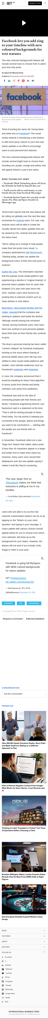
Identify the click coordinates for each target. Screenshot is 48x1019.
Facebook (24, 133)
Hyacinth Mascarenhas (13, 73)
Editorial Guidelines (35, 619)
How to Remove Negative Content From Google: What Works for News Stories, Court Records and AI (23, 788)
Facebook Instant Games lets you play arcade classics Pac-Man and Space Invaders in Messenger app (23, 200)
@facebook (12, 482)
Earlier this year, (10, 272)
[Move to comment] (33, 80)
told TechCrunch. (34, 252)
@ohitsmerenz (18, 578)
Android (20, 220)
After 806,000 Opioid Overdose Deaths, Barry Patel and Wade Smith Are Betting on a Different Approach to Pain (23, 745)
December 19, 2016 (27, 592)
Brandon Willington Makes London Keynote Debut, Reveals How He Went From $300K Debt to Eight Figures (24, 876)
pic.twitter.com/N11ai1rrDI (20, 581)
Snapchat (33, 369)
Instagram (19, 369)
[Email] (28, 80)
